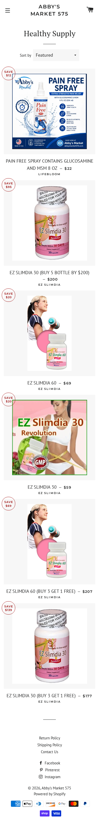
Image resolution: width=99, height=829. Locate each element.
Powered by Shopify (49, 793)
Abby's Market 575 (49, 10)
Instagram (52, 776)
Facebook (52, 763)
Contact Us (49, 751)
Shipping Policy (49, 744)
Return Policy (49, 738)
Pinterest (52, 769)
